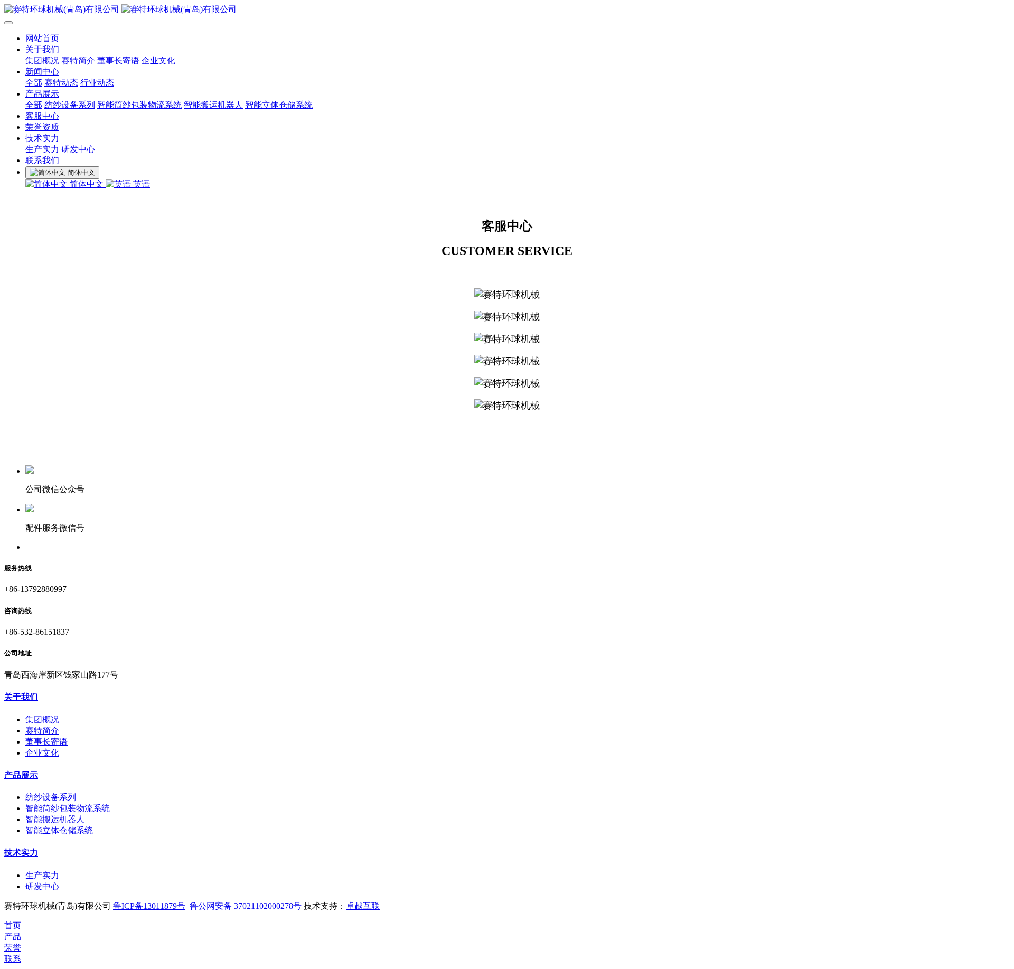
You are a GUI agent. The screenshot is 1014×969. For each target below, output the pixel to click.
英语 (140, 184)
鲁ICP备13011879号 (149, 905)
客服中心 (42, 115)
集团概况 (42, 60)
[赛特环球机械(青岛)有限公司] (507, 9)
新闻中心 (42, 71)
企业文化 (158, 60)
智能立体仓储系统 (279, 104)
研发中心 (78, 149)
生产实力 (42, 149)
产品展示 (42, 93)
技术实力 (42, 138)
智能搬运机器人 (213, 104)
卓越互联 (363, 905)
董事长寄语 (118, 60)
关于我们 (42, 49)
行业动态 (97, 82)
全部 (33, 82)
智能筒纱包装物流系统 (139, 104)
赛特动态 (61, 82)
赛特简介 (78, 60)
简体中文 (87, 184)
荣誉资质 (42, 127)
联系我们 (42, 160)
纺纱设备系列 (69, 104)
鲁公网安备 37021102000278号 (246, 905)
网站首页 (42, 38)
